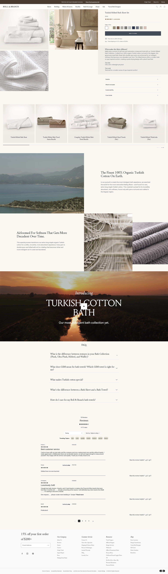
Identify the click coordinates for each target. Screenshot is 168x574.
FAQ (83, 552)
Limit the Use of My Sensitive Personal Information (85, 571)
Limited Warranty (86, 550)
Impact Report (60, 552)
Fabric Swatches (134, 550)
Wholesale (108, 547)
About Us (156, 2)
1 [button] (79, 521)
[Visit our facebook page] (22, 554)
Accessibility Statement (56, 571)
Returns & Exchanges (87, 547)
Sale (104, 6)
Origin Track (147, 2)
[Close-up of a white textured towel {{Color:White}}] (24, 71)
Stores (163, 2)
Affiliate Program (110, 542)
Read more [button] (80, 494)
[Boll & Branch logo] (11, 7)
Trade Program (109, 540)
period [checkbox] (100, 438)
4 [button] (88, 521)
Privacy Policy (109, 552)
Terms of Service (46, 571)
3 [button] (85, 521)
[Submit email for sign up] (48, 545)
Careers (59, 547)
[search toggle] (157, 7)
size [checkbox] (72, 438)
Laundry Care (85, 555)
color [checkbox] (77, 438)
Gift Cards (133, 547)
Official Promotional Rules (112, 550)
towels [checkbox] (88, 438)
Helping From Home (62, 558)
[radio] (106, 27)
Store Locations (134, 540)
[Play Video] (84, 306)
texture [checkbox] (94, 438)
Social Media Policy (67, 571)
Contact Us (84, 540)
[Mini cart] (164, 7)
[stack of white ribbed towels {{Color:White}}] (24, 29)
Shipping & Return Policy (88, 545)
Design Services (110, 545)
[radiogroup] (133, 27)
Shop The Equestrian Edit (92, 2)
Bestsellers (133, 552)
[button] (162, 147)
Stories (59, 545)
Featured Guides (110, 565)
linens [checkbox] (106, 438)
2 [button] (82, 521)
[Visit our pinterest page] (33, 554)
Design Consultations (136, 542)
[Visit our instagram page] (27, 554)
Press (58, 555)
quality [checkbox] (82, 438)
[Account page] (161, 7)
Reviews (59, 542)
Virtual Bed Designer (114, 6)
